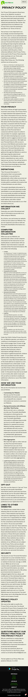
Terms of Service (14, 684)
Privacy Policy (14, 683)
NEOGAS (8, 3)
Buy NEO (14, 678)
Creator (14, 677)
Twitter (14, 675)
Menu (23, 1)
